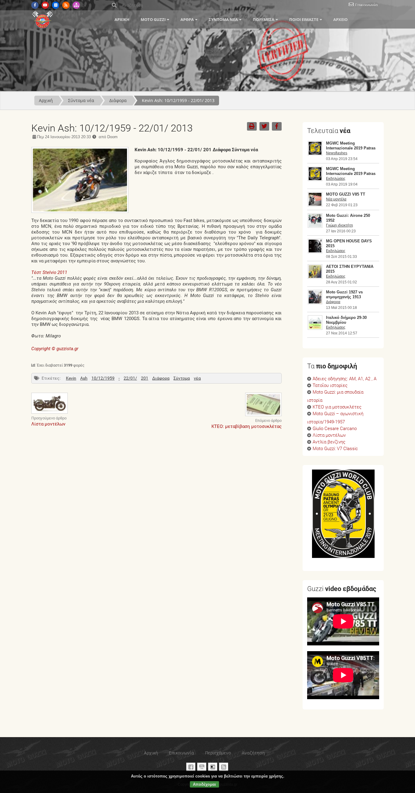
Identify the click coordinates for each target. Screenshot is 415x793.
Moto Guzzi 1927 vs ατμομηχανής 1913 (344, 294)
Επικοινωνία (366, 5)
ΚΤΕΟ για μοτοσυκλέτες (337, 407)
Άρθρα (187, 19)
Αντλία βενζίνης (329, 442)
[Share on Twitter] (264, 126)
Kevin (71, 378)
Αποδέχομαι (204, 784)
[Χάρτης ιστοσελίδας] (76, 5)
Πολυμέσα (263, 19)
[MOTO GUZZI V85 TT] (315, 205)
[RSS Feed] (223, 767)
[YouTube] (201, 767)
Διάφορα (118, 100)
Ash (83, 378)
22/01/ (130, 378)
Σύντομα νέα (223, 19)
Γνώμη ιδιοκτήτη (339, 225)
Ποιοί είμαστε (303, 19)
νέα (197, 378)
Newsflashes (336, 153)
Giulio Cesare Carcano (335, 428)
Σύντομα (181, 378)
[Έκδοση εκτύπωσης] (252, 126)
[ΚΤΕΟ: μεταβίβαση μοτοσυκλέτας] (263, 415)
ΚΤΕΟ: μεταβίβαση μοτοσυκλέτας (246, 426)
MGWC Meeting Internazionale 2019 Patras (351, 145)
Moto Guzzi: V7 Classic (335, 448)
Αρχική (122, 19)
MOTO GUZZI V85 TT (345, 194)
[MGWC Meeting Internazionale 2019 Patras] (315, 154)
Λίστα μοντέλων (48, 424)
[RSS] (66, 5)
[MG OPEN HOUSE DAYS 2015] (315, 252)
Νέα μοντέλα (336, 199)
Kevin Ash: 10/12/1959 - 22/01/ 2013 (178, 100)
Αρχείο (340, 19)
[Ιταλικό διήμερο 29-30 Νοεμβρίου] (315, 328)
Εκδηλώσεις (335, 178)
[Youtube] (45, 5)
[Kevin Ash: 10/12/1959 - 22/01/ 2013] (80, 211)
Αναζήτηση (253, 753)
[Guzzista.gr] (42, 27)
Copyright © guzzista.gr (54, 348)
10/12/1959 (103, 378)
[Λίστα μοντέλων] (49, 412)
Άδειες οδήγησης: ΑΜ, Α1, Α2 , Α (344, 378)
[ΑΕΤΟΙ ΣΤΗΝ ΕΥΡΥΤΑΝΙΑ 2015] (315, 277)
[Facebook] (35, 5)
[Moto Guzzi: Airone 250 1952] (315, 226)
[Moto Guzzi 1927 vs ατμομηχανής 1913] (315, 303)
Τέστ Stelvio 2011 (49, 272)
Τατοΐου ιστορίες (330, 385)
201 (144, 378)
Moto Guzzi (153, 19)
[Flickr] (55, 5)
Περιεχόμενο (218, 753)
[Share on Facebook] (277, 126)
